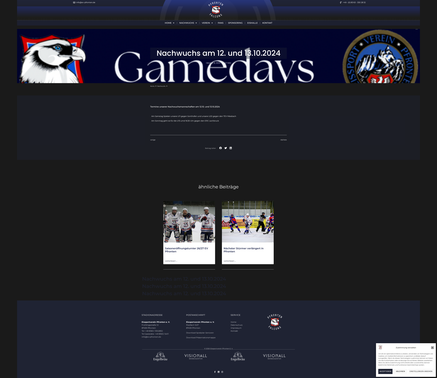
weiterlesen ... (171, 261)
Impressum (236, 328)
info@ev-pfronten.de (85, 2)
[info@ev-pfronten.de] (74, 2)
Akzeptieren (385, 371)
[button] (432, 348)
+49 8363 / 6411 (162, 334)
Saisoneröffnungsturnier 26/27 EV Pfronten (186, 250)
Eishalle (252, 23)
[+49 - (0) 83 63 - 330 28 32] (341, 2)
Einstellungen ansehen (421, 371)
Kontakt (267, 23)
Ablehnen (400, 371)
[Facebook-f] (215, 372)
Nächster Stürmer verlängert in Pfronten (244, 250)
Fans (220, 23)
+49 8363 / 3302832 (154, 331)
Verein (206, 23)
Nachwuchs (186, 23)
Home (168, 23)
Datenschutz (237, 325)
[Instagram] (222, 372)
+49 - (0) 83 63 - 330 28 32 (354, 2)
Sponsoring (235, 23)
